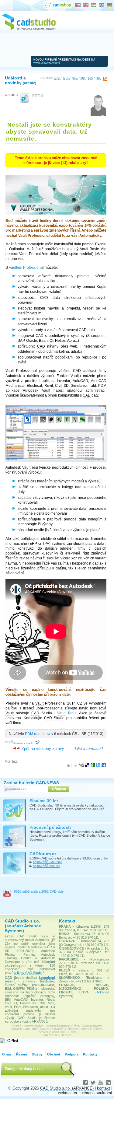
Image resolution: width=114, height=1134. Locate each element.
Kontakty (57, 1029)
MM (83, 77)
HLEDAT (66, 1035)
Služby (37, 1054)
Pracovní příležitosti (50, 827)
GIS (90, 77)
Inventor (43, 1032)
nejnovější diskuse (46, 866)
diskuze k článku (24, 743)
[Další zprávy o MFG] (24, 101)
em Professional (26, 267)
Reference (71, 1029)
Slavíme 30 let (43, 800)
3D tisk (71, 1032)
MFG (66, 77)
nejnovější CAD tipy (47, 862)
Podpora (71, 1054)
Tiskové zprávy (33, 1025)
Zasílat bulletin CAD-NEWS (31, 782)
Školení (44, 1029)
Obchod (53, 1054)
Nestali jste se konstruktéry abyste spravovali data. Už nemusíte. (49, 131)
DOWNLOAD (50, 1035)
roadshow (37, 734)
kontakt (103, 1088)
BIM (34, 1029)
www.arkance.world (46, 62)
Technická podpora (57, 1025)
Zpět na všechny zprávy (42, 748)
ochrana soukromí (96, 1092)
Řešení (76, 1025)
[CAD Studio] (29, 29)
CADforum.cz (43, 853)
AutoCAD (86, 1029)
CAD (57, 77)
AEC (75, 77)
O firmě (16, 1025)
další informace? (88, 748)
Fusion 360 (57, 1032)
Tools (66, 713)
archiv (29, 83)
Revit (98, 1029)
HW (98, 77)
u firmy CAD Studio (28, 973)
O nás (7, 1054)
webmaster (67, 1092)
